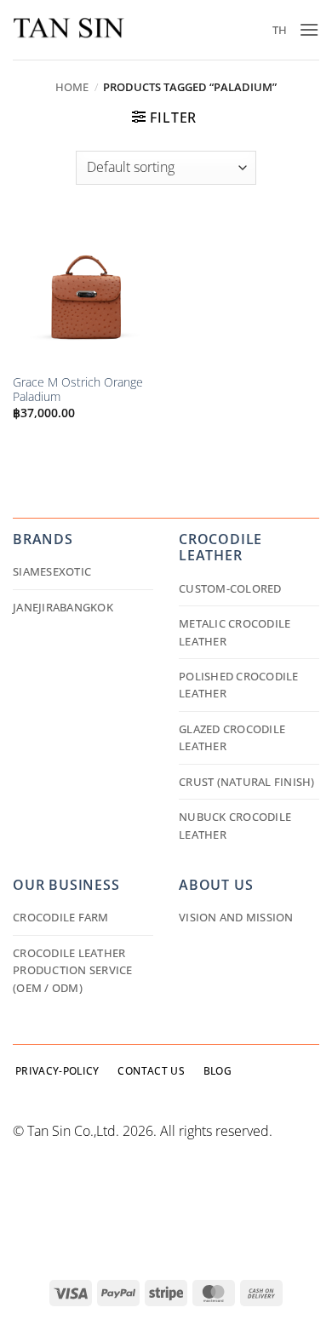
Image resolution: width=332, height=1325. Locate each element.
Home (72, 87)
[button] (309, 29)
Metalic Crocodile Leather (234, 632)
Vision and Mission (236, 917)
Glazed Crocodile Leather (232, 737)
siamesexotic (52, 571)
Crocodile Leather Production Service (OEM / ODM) (73, 970)
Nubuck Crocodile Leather (235, 825)
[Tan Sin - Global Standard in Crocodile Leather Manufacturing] (68, 30)
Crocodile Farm (61, 917)
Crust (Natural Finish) (247, 781)
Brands (43, 539)
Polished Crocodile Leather (239, 684)
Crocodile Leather (220, 547)
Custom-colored (230, 588)
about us (216, 884)
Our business (66, 884)
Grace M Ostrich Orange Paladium (78, 389)
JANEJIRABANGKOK (63, 607)
